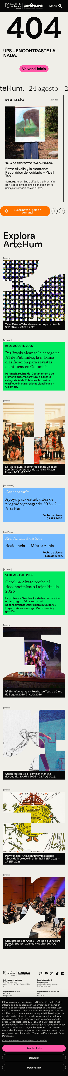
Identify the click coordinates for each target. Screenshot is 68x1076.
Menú (53, 6)
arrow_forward (61, 211)
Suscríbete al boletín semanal (27, 211)
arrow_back (54, 211)
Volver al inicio (34, 69)
